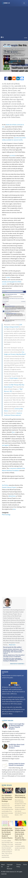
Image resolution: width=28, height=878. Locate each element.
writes (8, 277)
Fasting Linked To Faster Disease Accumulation (17, 764)
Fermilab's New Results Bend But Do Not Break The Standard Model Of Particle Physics (7, 833)
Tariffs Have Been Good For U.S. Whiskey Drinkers (16, 746)
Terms (25, 864)
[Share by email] (14, 78)
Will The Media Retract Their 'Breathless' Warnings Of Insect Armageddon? (14, 655)
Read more (12, 645)
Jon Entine (13, 61)
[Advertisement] (14, 22)
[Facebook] (1, 37)
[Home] (6, 3)
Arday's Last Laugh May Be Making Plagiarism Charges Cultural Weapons (16, 726)
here (13, 432)
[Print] (22, 78)
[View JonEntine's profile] (6, 62)
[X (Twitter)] (3, 37)
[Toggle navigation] (24, 3)
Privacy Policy (19, 865)
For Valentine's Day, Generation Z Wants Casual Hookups (7, 798)
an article (12, 155)
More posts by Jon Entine (17, 663)
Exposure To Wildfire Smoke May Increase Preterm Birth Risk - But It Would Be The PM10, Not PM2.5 (20, 834)
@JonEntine (12, 496)
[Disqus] (14, 535)
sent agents (5, 445)
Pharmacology (7, 46)
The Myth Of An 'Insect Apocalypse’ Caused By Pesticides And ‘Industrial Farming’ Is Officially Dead (12, 659)
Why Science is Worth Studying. (20, 796)
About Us (3, 865)
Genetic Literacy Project (9, 487)
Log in (25, 37)
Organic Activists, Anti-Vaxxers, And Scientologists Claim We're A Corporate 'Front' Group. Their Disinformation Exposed (13, 651)
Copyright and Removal (9, 866)
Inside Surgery (14, 378)
